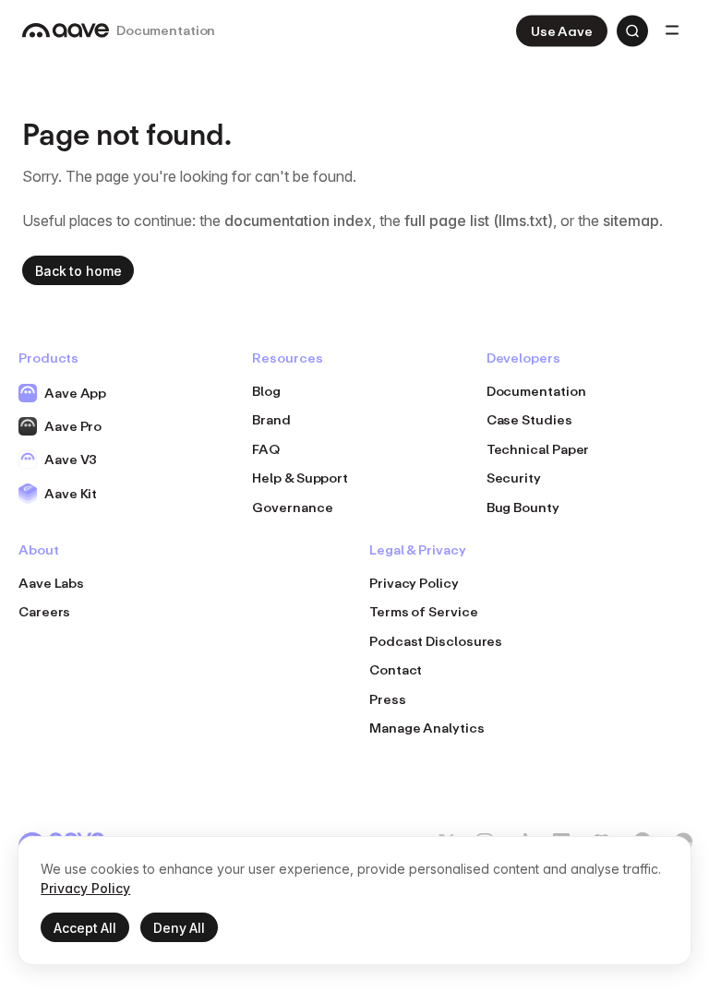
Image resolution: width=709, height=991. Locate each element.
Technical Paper (538, 449)
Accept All (85, 928)
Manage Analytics (427, 727)
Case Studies (529, 419)
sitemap (631, 220)
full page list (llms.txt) (478, 220)
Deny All (179, 928)
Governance (292, 507)
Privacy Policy (414, 583)
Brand (271, 419)
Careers (44, 611)
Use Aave (562, 31)
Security (514, 477)
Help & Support (300, 477)
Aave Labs (51, 583)
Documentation (536, 391)
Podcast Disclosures (435, 641)
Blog (266, 391)
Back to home (78, 271)
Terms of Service (423, 611)
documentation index (298, 220)
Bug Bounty (523, 507)
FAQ (266, 449)
